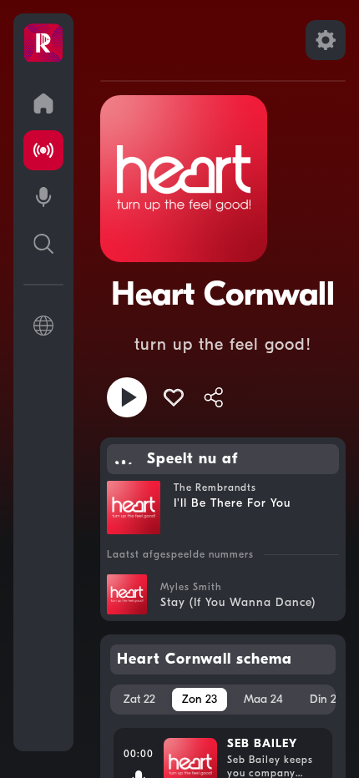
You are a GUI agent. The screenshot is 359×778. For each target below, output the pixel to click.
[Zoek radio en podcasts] (43, 244)
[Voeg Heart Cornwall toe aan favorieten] (173, 397)
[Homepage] (43, 43)
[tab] (139, 699)
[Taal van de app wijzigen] (43, 326)
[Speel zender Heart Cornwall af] (127, 397)
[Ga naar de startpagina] (43, 103)
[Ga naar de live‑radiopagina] (43, 150)
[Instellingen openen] (326, 40)
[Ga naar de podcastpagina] (43, 197)
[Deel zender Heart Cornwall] (213, 397)
